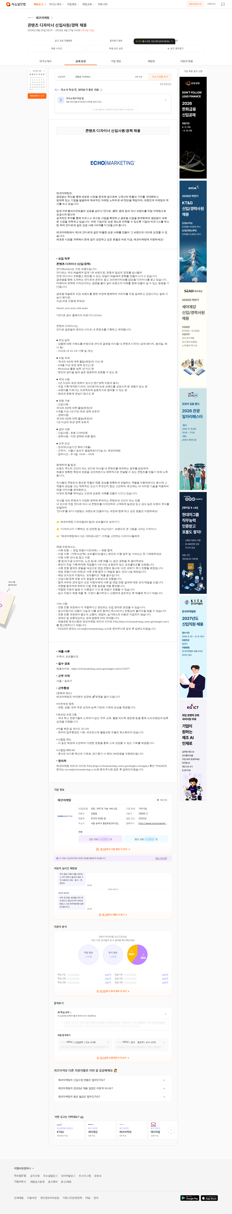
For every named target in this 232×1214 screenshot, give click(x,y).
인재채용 (19, 1198)
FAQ (87, 1198)
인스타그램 (85, 1176)
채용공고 (38, 4)
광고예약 (53, 1181)
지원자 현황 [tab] (186, 61)
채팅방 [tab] (151, 61)
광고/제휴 (66, 1181)
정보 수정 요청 (161, 858)
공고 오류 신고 (165, 84)
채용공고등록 (37, 1181)
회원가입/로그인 (195, 4)
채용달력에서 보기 (37, 96)
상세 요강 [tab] (81, 61)
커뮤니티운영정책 (72, 1198)
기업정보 (72, 4)
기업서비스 (211, 4)
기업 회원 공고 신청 (193, 71)
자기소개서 (55, 4)
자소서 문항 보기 (160, 76)
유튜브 (97, 1176)
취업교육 (87, 4)
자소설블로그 (50, 1176)
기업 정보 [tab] (116, 61)
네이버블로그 (68, 1176)
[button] (113, 103)
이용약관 (32, 1198)
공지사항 (35, 1176)
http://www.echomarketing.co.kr (157, 823)
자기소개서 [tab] (45, 61)
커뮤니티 (103, 4)
